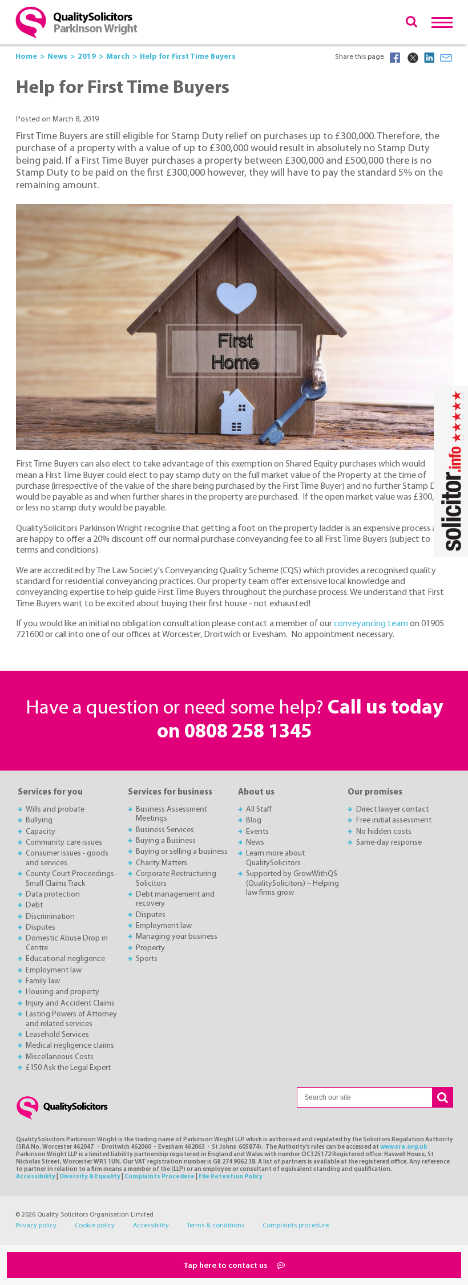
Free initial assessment (393, 820)
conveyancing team (371, 624)
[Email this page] (446, 57)
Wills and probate (55, 809)
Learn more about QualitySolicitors (275, 858)
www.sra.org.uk (403, 1147)
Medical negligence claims (70, 1045)
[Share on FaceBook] (395, 57)
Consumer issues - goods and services (67, 858)
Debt (34, 905)
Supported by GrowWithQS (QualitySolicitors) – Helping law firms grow (292, 883)
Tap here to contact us (226, 1266)
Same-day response (389, 842)
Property (150, 948)
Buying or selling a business (182, 852)
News (255, 842)
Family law (43, 981)
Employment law (54, 970)
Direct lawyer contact (392, 809)
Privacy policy (36, 1225)
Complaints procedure (296, 1225)
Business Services (165, 830)
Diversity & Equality (89, 1177)
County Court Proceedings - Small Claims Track (72, 878)
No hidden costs (383, 832)
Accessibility (35, 1177)
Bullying (39, 820)
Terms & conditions (215, 1225)
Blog (253, 820)
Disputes (40, 927)
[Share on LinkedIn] (429, 57)
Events (257, 832)
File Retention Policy (231, 1177)
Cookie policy (95, 1225)
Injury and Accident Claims (70, 1003)
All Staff (259, 809)
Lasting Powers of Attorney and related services (71, 1019)
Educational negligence (65, 959)
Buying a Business (166, 841)
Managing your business (176, 937)
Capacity (40, 832)
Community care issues (64, 842)
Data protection (53, 894)
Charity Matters (161, 863)
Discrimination (50, 917)
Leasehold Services (57, 1035)
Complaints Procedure (159, 1177)
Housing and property (62, 992)
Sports (147, 959)
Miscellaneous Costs (60, 1057)
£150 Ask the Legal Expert (68, 1068)
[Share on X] (412, 57)
